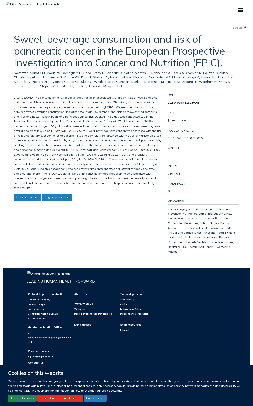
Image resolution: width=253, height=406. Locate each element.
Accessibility (127, 299)
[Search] (245, 27)
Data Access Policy (130, 309)
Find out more (95, 398)
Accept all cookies (22, 398)
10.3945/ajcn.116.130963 (183, 102)
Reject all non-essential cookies (60, 398)
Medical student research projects (93, 314)
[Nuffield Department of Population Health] (32, 3)
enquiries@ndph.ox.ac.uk (44, 314)
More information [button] (27, 197)
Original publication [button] (56, 197)
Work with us (83, 303)
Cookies (124, 304)
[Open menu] (240, 10)
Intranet (124, 330)
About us (80, 294)
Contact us (35, 362)
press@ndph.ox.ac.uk (41, 356)
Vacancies (79, 309)
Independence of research (134, 314)
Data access (82, 324)
